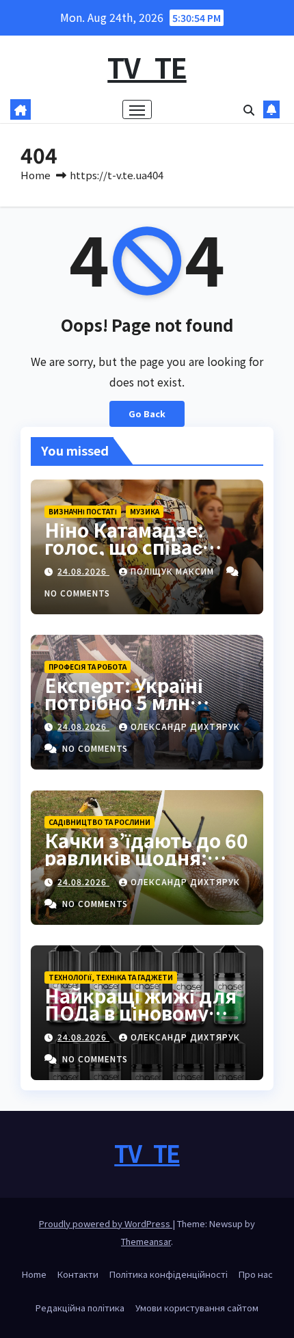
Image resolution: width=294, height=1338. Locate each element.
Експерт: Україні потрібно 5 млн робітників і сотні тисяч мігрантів (128, 710)
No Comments (77, 593)
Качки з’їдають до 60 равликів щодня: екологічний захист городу (146, 865)
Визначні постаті (83, 511)
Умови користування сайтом (196, 1307)
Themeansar (146, 1241)
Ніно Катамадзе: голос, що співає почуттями (124, 546)
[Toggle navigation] (137, 109)
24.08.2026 (83, 571)
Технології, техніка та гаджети (111, 977)
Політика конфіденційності (168, 1274)
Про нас (256, 1274)
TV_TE (147, 67)
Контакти (77, 1274)
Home (36, 175)
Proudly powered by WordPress (105, 1223)
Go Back (147, 413)
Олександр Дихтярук (185, 726)
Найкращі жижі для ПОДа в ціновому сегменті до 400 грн (140, 1012)
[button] (248, 109)
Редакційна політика (80, 1307)
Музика (144, 511)
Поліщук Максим (174, 571)
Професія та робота (87, 666)
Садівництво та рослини (99, 822)
